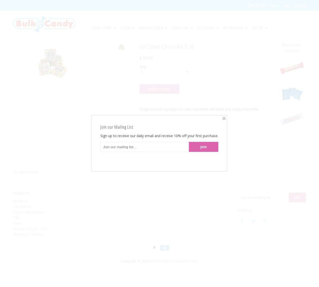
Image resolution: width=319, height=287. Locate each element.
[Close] (224, 118)
